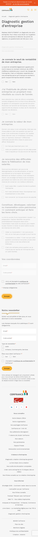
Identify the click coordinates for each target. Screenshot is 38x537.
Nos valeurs (19, 439)
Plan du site (19, 524)
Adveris (22, 534)
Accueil (4, 16)
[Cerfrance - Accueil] (7, 9)
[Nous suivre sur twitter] (21, 407)
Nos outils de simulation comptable (19, 466)
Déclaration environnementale (19, 449)
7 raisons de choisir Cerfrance (19, 435)
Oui (6, 82)
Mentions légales (19, 528)
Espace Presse (19, 445)
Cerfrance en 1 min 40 (19, 428)
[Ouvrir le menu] (35, 10)
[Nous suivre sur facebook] (16, 407)
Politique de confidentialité (19, 531)
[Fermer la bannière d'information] (34, 2)
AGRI (7, 346)
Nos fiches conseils (19, 492)
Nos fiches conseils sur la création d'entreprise (19, 475)
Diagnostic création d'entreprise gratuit (19, 459)
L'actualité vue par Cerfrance (19, 489)
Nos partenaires (19, 442)
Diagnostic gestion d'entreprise (19, 514)
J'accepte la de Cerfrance (20, 362)
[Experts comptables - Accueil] (19, 400)
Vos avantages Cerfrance (19, 425)
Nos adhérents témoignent (19, 432)
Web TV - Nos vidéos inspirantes (19, 499)
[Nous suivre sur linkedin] (11, 407)
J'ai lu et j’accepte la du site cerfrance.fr (17, 282)
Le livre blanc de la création (19, 463)
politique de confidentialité (23, 361)
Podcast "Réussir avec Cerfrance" (19, 496)
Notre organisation (19, 421)
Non (13, 82)
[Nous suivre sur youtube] (26, 407)
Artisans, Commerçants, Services (16, 349)
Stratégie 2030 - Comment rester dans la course (19, 485)
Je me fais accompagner (21, 4)
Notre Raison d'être (19, 418)
